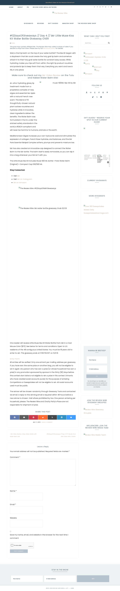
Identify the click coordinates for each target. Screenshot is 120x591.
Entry (12, 359)
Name (13, 491)
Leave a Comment (47, 422)
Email (13, 504)
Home (72, 588)
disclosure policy (49, 48)
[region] (97, 149)
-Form (17, 359)
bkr (18, 176)
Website (13, 518)
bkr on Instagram (24, 179)
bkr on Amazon (19, 182)
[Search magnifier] (109, 43)
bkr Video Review (51, 75)
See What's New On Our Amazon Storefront (60, 2)
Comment (15, 457)
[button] (97, 141)
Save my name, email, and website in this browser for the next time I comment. (39, 536)
